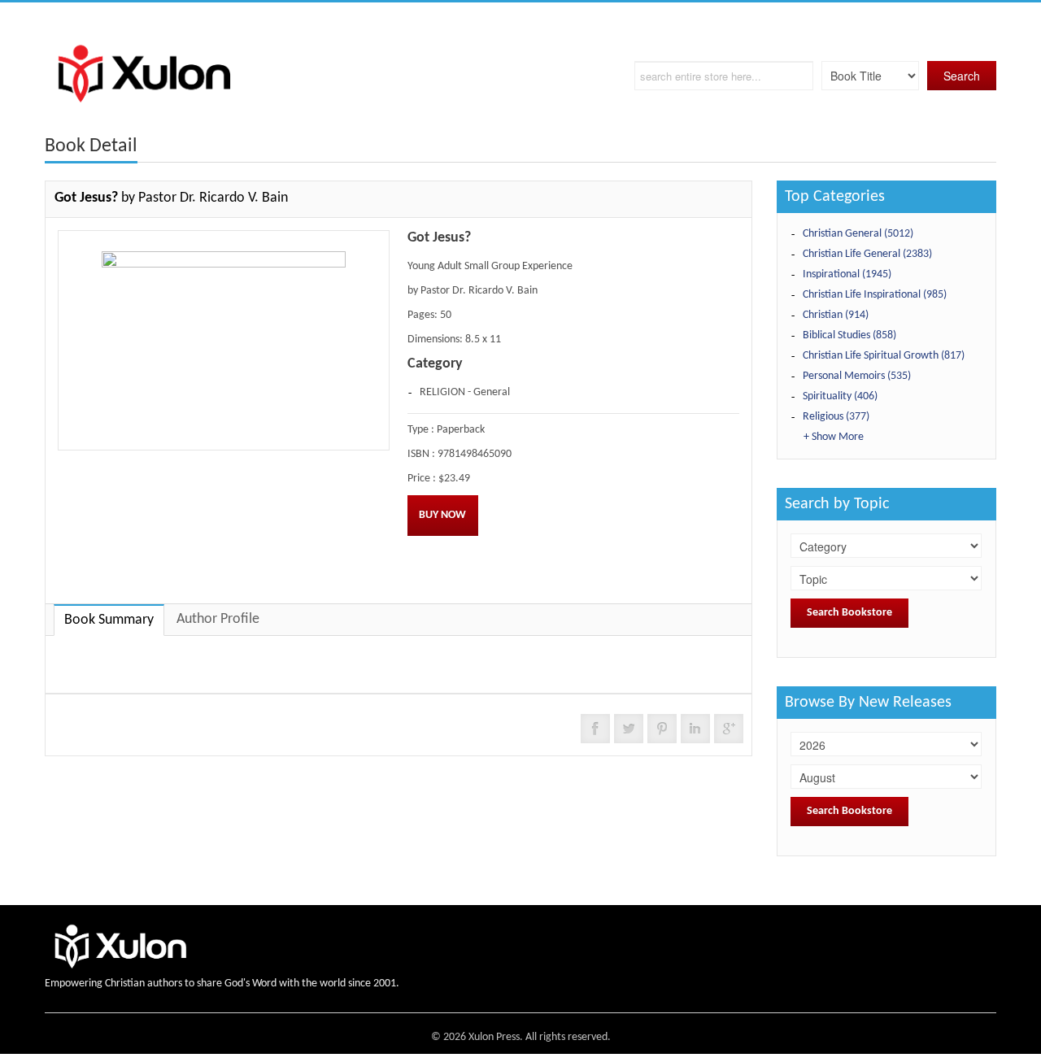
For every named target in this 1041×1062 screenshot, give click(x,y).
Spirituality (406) (840, 396)
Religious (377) (836, 417)
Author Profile (217, 619)
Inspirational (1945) (847, 274)
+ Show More (834, 437)
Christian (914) (836, 315)
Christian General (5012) (858, 234)
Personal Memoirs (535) (857, 376)
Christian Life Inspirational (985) (875, 295)
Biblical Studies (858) (849, 335)
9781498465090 (475, 454)
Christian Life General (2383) (867, 254)
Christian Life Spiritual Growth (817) (884, 356)
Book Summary (109, 620)
